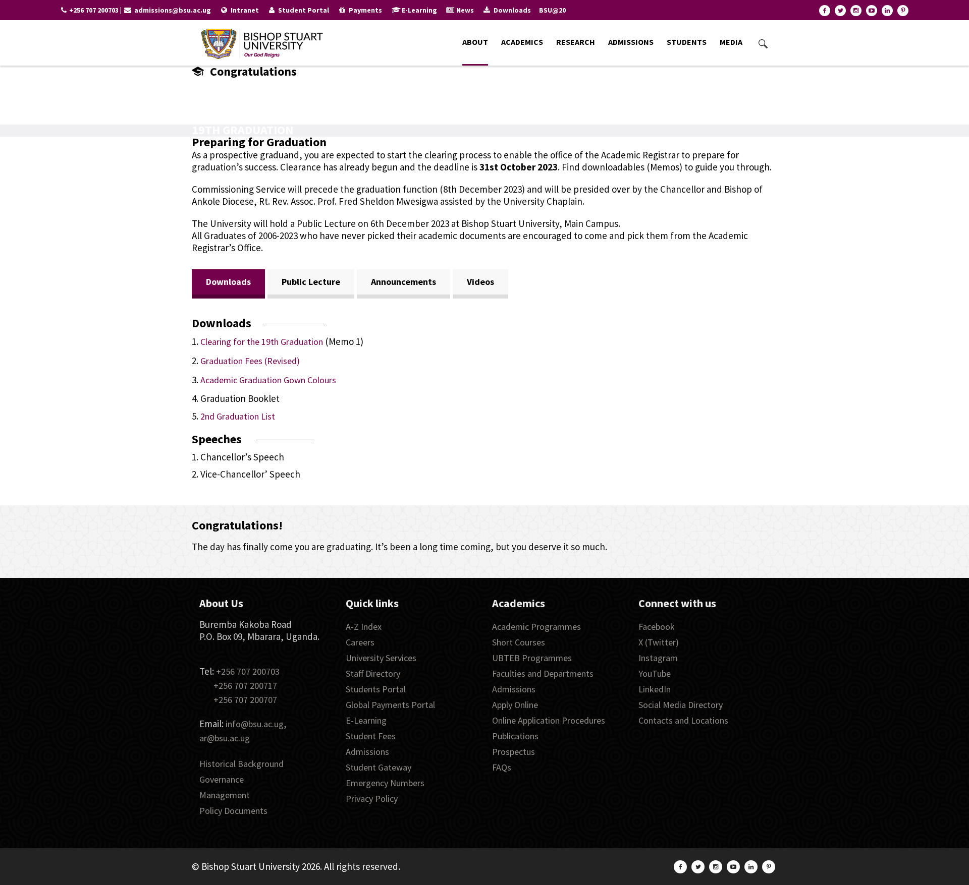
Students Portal (376, 689)
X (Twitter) (658, 642)
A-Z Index (364, 626)
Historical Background (241, 764)
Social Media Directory (680, 705)
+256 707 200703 (248, 671)
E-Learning (366, 720)
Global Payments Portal (390, 705)
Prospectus (513, 751)
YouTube (654, 673)
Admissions (367, 751)
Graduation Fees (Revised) (250, 361)
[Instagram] (856, 10)
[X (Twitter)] (840, 10)
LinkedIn (654, 689)
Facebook (656, 626)
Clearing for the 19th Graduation (261, 341)
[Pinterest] (902, 10)
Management (224, 795)
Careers (360, 642)
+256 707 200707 (245, 699)
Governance (221, 779)
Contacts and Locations (683, 720)
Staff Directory (373, 673)
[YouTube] (871, 10)
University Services (381, 658)
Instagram (658, 658)
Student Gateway (378, 767)
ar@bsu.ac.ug (224, 738)
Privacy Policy (372, 798)
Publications (515, 736)
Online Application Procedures (548, 720)
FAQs (501, 767)
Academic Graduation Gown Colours (268, 380)
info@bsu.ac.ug (255, 724)
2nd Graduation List (237, 416)
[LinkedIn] (887, 10)
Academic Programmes (536, 626)
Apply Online (515, 705)
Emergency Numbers (385, 783)
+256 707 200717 (245, 685)
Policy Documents (233, 810)
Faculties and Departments (543, 673)
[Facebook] (824, 10)
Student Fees (371, 736)
